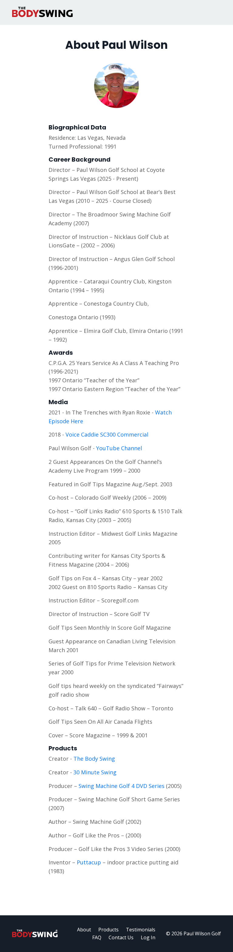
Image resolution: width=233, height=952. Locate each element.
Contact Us (121, 937)
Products (108, 929)
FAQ (96, 937)
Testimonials (140, 929)
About (84, 929)
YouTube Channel (119, 448)
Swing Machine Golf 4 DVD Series (121, 785)
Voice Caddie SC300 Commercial (107, 434)
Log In (148, 937)
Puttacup (89, 862)
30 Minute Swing (94, 772)
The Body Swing (94, 758)
